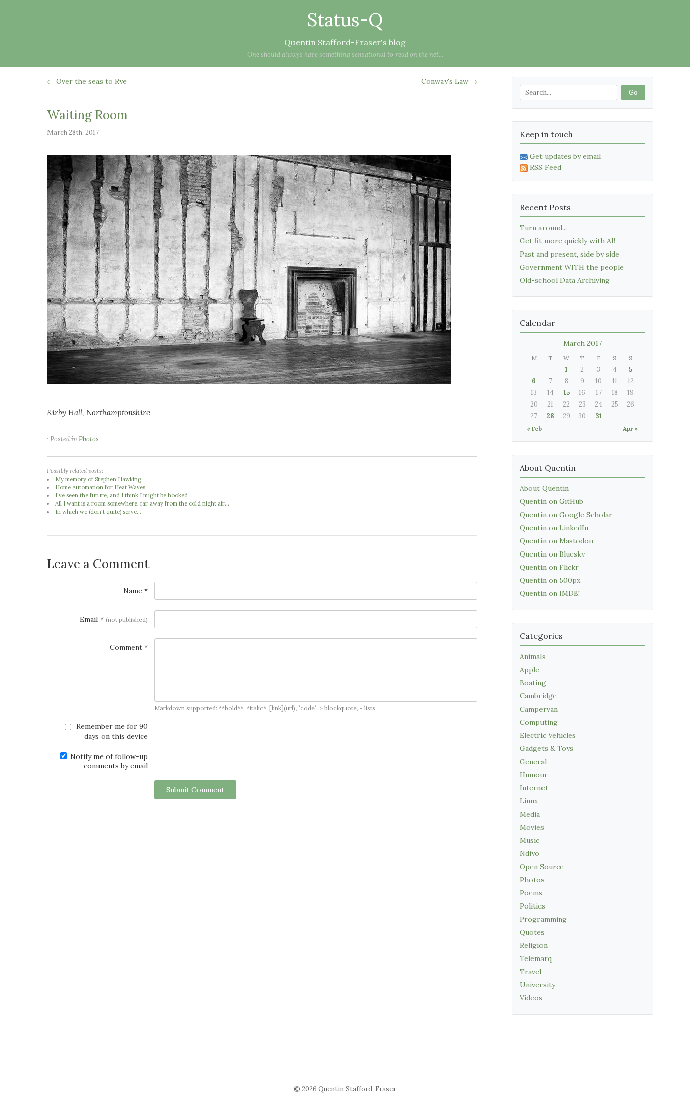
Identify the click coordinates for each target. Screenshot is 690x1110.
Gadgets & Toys (546, 748)
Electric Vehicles (548, 735)
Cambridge (538, 695)
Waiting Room (87, 115)
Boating (533, 682)
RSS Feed (545, 167)
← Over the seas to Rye (87, 81)
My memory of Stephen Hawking (98, 479)
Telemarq (536, 958)
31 (598, 416)
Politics (532, 906)
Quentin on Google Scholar (566, 514)
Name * (135, 590)
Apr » (630, 428)
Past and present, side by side (569, 254)
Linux (529, 800)
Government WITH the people (572, 267)
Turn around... (543, 227)
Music (529, 840)
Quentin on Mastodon (556, 540)
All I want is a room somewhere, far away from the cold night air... (142, 503)
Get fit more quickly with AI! (567, 240)
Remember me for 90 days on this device (111, 731)
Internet (534, 787)
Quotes (532, 932)
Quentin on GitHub (551, 501)
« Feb (534, 428)
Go (633, 92)
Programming (543, 919)
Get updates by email (565, 156)
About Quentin (544, 488)
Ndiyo (529, 853)
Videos (531, 997)
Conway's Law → (449, 81)
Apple (529, 669)
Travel (530, 971)
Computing (539, 722)
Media (530, 814)
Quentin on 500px (550, 580)
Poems (531, 892)
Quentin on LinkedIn (554, 527)
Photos (89, 439)
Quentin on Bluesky (552, 554)
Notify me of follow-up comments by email (108, 761)
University (537, 984)
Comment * (129, 647)
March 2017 (582, 343)
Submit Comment (195, 789)
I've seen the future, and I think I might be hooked (121, 495)
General (533, 761)
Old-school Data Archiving (565, 280)
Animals (533, 656)
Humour (534, 774)
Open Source (542, 866)
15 (566, 392)
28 (550, 416)
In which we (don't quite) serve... (98, 511)
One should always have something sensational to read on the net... (345, 54)
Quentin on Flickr (549, 567)
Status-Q (345, 19)
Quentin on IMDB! (550, 593)
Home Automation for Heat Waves (100, 487)
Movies (532, 827)
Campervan (539, 709)
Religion (534, 945)
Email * (114, 619)
